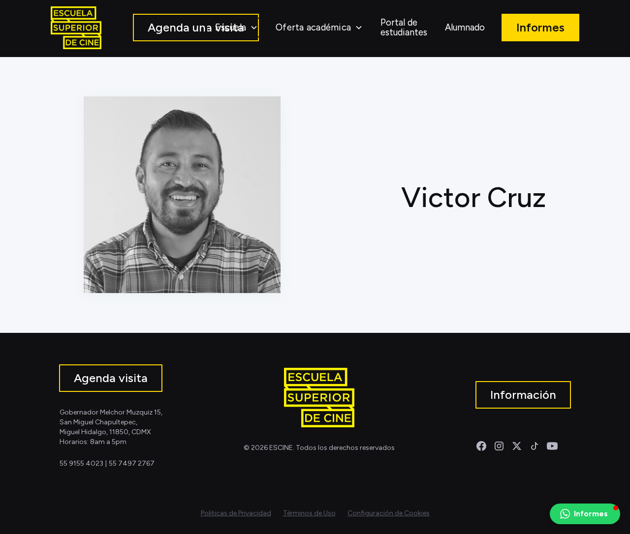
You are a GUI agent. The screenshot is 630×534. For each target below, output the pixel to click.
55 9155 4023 (81, 463)
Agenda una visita (196, 27)
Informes (540, 27)
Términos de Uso (309, 513)
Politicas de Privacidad (236, 513)
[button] (236, 27)
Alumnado (465, 27)
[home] (76, 27)
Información (523, 394)
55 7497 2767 (132, 463)
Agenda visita (111, 378)
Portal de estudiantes (403, 27)
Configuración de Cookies (388, 513)
